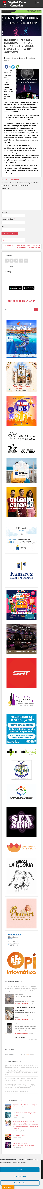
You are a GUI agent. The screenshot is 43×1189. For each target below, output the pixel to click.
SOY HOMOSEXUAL (19, 1135)
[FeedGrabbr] (21, 1039)
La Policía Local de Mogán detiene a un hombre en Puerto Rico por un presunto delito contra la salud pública (21, 1072)
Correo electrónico (8, 219)
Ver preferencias (19, 1183)
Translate (31, 1054)
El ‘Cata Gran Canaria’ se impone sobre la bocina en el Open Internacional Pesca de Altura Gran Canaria (21, 1066)
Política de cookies (19, 1162)
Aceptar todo (20, 1170)
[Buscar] (36, 309)
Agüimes (6, 60)
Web (3, 226)
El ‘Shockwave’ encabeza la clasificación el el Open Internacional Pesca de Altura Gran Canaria (21, 1079)
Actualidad (31, 58)
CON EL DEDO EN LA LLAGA (21, 301)
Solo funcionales (20, 1176)
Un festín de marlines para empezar (16, 1092)
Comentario (5, 189)
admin (23, 58)
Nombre (5, 212)
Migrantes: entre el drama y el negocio (25, 1105)
